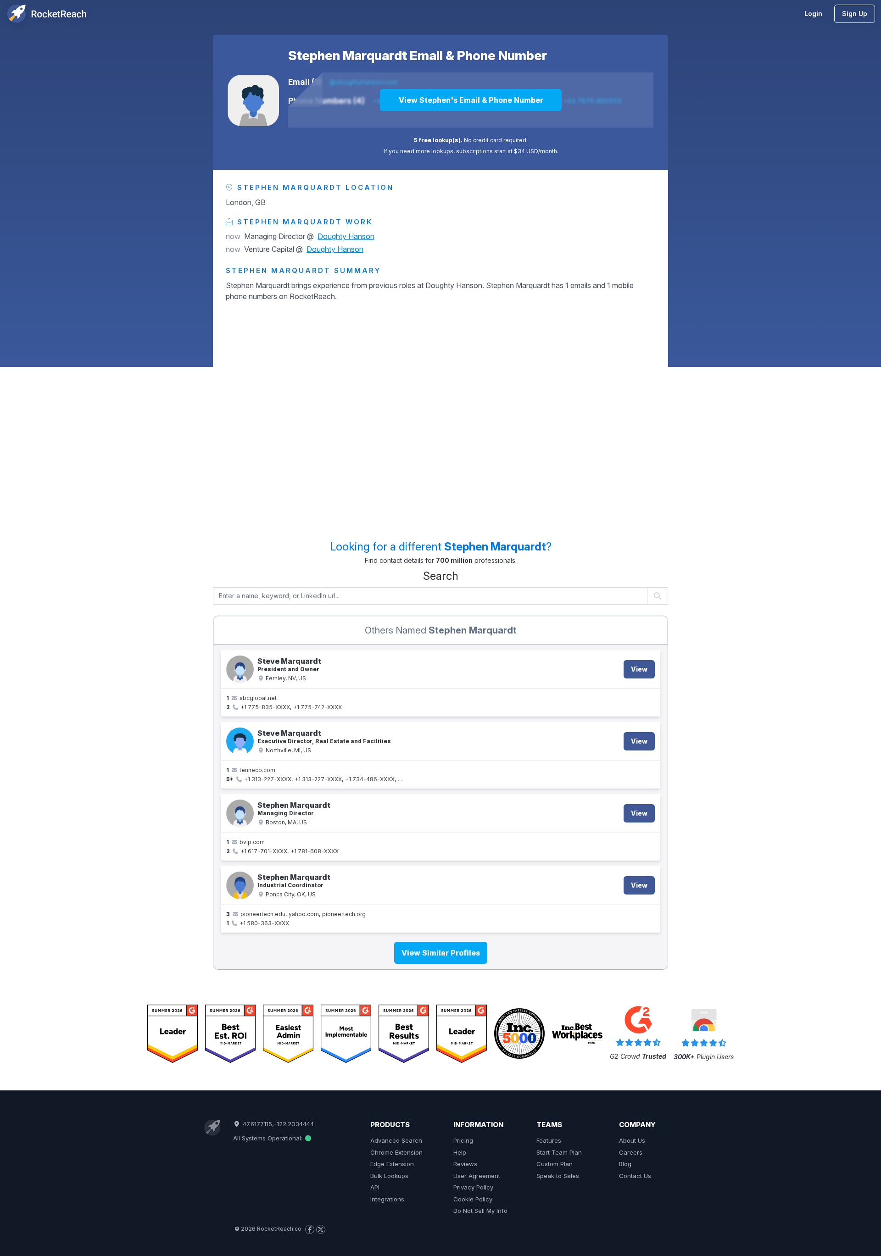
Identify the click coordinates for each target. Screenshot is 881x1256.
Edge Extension (392, 1163)
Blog (625, 1163)
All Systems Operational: (268, 1138)
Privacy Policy (473, 1187)
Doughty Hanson (346, 236)
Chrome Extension (396, 1152)
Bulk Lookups (389, 1175)
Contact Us (635, 1175)
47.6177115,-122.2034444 (277, 1124)
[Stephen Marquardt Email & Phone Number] (253, 100)
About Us (632, 1140)
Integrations (387, 1199)
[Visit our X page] (320, 1229)
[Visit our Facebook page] (309, 1229)
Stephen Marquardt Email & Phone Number (417, 55)
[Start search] (657, 596)
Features (548, 1140)
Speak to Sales (557, 1175)
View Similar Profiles (440, 952)
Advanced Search (396, 1140)
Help (459, 1152)
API (374, 1187)
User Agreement (476, 1175)
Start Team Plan (559, 1152)
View (639, 669)
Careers (630, 1152)
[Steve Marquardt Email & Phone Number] (240, 669)
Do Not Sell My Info (480, 1210)
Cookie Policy (472, 1199)
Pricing (463, 1140)
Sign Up (854, 13)
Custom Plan (554, 1163)
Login (813, 13)
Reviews (465, 1163)
